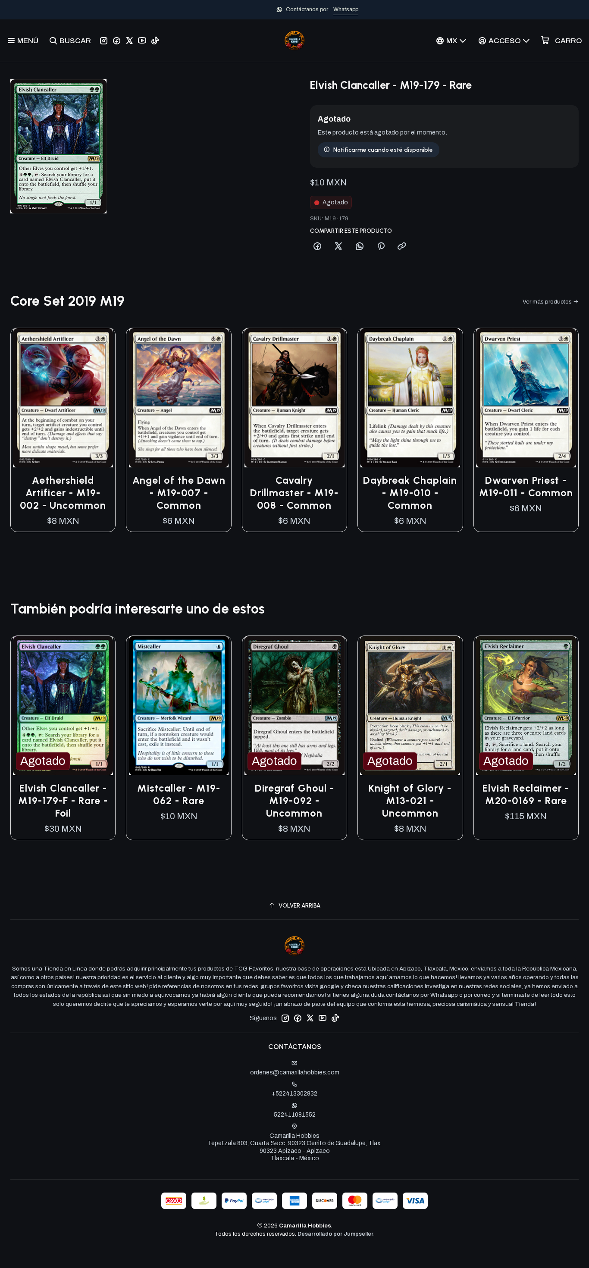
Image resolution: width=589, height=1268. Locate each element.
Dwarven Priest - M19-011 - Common (526, 486)
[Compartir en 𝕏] (338, 246)
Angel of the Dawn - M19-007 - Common (179, 492)
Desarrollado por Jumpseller (335, 1234)
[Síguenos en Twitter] (129, 40)
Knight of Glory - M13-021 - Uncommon (410, 800)
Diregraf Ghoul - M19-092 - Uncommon (294, 800)
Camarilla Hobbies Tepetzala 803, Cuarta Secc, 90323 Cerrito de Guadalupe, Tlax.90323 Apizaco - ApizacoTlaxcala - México (294, 1147)
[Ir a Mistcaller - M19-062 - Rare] (178, 705)
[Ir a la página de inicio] (294, 40)
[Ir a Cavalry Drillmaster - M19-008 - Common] (294, 397)
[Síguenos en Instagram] (103, 40)
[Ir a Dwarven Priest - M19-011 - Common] (526, 397)
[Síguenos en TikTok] (155, 40)
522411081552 (295, 1114)
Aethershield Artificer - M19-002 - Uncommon (63, 492)
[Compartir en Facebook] (317, 246)
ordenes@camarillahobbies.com (294, 1072)
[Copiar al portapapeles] (402, 246)
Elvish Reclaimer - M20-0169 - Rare (525, 794)
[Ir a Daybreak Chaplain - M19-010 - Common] (410, 397)
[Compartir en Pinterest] (380, 246)
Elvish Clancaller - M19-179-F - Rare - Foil (63, 800)
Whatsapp (322, 9)
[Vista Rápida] (99, 397)
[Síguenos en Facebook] (116, 40)
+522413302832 (294, 1093)
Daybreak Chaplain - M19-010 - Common (410, 492)
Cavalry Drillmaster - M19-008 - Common (294, 492)
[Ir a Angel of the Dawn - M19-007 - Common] (178, 397)
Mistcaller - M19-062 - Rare (178, 794)
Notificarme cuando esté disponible (383, 149)
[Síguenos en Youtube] (142, 40)
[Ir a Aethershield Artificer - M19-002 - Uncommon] (63, 397)
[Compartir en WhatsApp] (359, 246)
